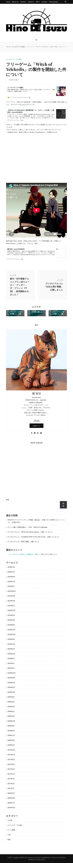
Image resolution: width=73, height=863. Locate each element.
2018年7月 (11, 735)
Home (8, 2)
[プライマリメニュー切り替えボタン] (36, 40)
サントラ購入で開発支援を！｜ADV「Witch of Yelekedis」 (28, 527)
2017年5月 (11, 769)
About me (15, 2)
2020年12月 (11, 673)
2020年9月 (11, 678)
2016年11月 (11, 793)
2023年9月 (11, 620)
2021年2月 (11, 668)
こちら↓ (24, 104)
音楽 (9, 839)
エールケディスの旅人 (14, 59)
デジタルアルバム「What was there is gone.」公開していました (30, 532)
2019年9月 (11, 697)
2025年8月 (11, 577)
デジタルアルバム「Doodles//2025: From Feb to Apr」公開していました (33, 537)
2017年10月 (11, 755)
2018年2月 (11, 745)
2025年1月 (11, 586)
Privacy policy (53, 2)
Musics (30, 2)
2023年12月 (11, 610)
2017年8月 (11, 759)
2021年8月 (11, 658)
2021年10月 (11, 654)
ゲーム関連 (11, 830)
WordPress (31, 860)
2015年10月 (11, 808)
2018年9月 (11, 726)
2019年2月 (11, 711)
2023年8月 (11, 625)
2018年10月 (11, 721)
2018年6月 (11, 740)
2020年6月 (11, 683)
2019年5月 (11, 707)
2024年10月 (12, 591)
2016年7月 (11, 803)
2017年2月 (11, 784)
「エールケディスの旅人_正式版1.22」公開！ (15, 313)
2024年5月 (11, 596)
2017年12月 (11, 750)
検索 (7, 500)
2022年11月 (11, 630)
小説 (9, 835)
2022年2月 (11, 649)
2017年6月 (11, 764)
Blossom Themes (51, 858)
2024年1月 (11, 606)
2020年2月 (11, 687)
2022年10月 (11, 634)
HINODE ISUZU (23, 858)
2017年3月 (11, 779)
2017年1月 (11, 788)
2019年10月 (11, 692)
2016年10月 (11, 798)
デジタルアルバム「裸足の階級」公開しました (23, 541)
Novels (23, 2)
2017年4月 (11, 774)
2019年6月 (11, 702)
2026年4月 (11, 567)
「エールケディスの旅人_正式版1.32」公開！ (57, 313)
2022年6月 (11, 639)
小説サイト (37, 426)
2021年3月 (11, 663)
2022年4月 (11, 644)
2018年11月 (11, 716)
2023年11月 (11, 615)
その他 (10, 820)
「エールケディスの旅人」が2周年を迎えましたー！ (36, 312)
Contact (44, 2)
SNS (37, 2)
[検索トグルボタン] (65, 1)
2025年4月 (11, 581)
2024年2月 (11, 601)
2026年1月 (11, 572)
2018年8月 (11, 731)
